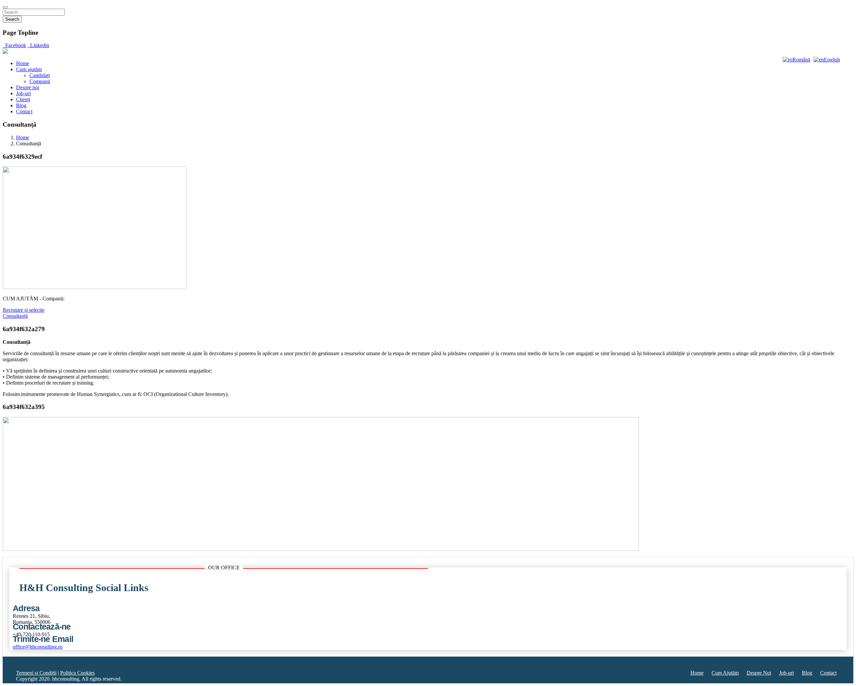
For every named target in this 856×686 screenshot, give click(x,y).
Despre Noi (759, 673)
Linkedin (38, 45)
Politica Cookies (77, 673)
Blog (21, 105)
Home (22, 63)
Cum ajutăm (29, 69)
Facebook (14, 45)
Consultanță (15, 316)
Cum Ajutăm (725, 673)
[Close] (5, 7)
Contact (24, 111)
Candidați (39, 75)
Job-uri (23, 93)
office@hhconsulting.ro (38, 647)
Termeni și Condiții (36, 673)
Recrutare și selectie (23, 310)
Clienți (23, 99)
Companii (39, 81)
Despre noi (27, 87)
